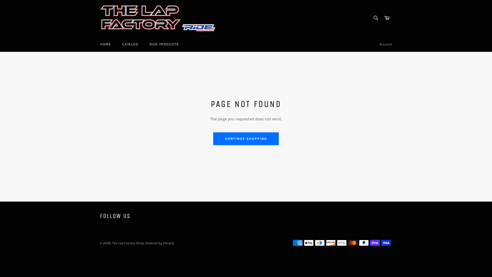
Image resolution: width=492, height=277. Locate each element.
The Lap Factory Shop (128, 243)
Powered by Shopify (159, 243)
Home (105, 44)
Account (386, 44)
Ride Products (164, 44)
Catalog (130, 44)
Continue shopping (246, 139)
